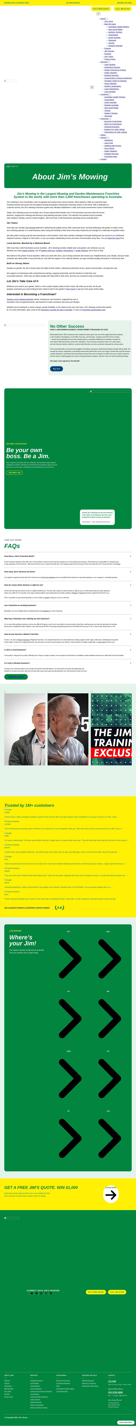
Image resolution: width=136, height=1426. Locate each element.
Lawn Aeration (34, 1394)
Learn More (110, 1187)
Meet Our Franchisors (89, 1383)
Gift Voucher (8, 1386)
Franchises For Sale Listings (65, 1388)
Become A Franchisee (63, 1380)
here (118, 564)
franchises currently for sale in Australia (56, 310)
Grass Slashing (35, 1386)
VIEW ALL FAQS (16, 677)
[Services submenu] (108, 62)
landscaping (68, 251)
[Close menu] (98, 13)
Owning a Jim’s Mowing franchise (20, 299)
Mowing (74, 593)
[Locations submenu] (109, 94)
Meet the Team (114, 238)
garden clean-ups (48, 251)
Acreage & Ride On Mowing (39, 1397)
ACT (68, 931)
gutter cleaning (82, 251)
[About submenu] (106, 19)
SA (68, 991)
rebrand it (46, 611)
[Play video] (5, 692)
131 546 (112, 1381)
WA (108, 991)
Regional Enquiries (88, 1380)
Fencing (82, 593)
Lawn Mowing (34, 1383)
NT (69, 1111)
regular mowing (28, 251)
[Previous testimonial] (5, 807)
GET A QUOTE (101, 9)
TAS (108, 1111)
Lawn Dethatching (36, 1388)
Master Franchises (24, 640)
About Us (7, 1380)
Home (8, 166)
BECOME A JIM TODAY (124, 3)
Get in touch (71, 289)
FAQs (58, 1386)
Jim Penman (30, 228)
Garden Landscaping (37, 1405)
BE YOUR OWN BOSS (73, 3)
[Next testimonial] (7, 807)
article (47, 597)
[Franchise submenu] (109, 119)
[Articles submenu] (107, 138)
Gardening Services (36, 1380)
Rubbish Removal (35, 1402)
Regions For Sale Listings (90, 1386)
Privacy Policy (8, 1397)
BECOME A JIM (14, 473)
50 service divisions (48, 577)
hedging (59, 251)
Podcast (6, 1383)
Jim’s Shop (7, 1391)
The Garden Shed (62, 1391)
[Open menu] (92, 87)
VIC (108, 1051)
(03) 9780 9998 (115, 1392)
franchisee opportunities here (93, 310)
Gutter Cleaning (35, 1399)
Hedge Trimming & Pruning (38, 1407)
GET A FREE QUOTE (96, 1292)
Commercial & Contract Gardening (41, 1391)
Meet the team (8, 1388)
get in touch (102, 642)
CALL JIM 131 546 (122, 9)
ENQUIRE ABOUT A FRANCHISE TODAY (16, 3)
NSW (68, 1051)
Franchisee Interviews (63, 1383)
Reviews (7, 1394)
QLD (108, 931)
